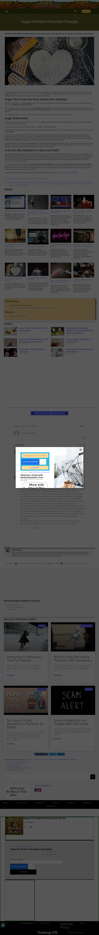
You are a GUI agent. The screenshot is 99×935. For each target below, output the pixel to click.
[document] (49, 467)
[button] (80, 449)
